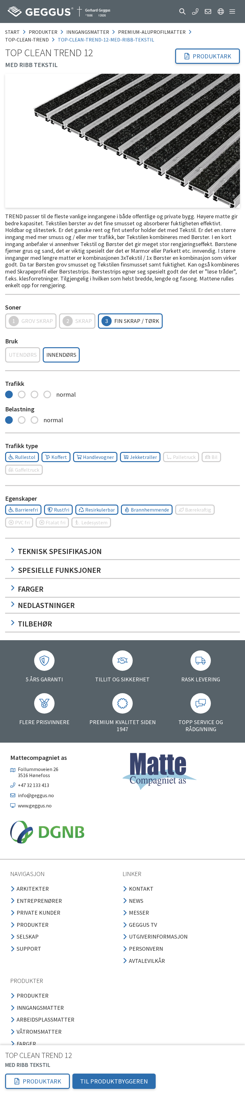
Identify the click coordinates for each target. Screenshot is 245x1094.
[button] (182, 11)
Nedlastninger (46, 605)
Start (12, 32)
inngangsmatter (87, 32)
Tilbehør (35, 624)
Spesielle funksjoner (59, 570)
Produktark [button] (212, 56)
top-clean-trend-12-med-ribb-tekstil (106, 39)
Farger (30, 589)
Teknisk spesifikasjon (60, 551)
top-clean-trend (27, 39)
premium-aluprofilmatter (152, 32)
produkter (43, 32)
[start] (59, 11)
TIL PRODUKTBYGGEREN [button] (114, 1081)
